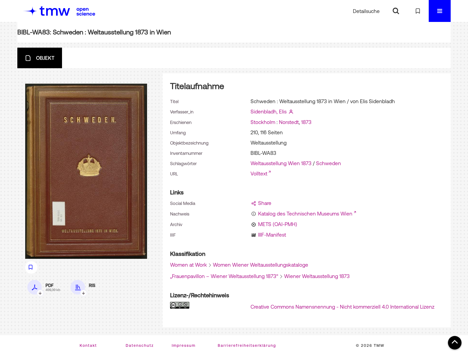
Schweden (328, 163)
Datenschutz (140, 345)
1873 (306, 122)
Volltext (259, 174)
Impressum (184, 345)
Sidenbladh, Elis (269, 112)
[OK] (396, 11)
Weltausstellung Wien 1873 (281, 163)
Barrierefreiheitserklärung (247, 345)
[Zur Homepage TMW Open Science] (85, 12)
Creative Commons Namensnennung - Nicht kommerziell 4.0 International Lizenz (342, 307)
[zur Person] (291, 112)
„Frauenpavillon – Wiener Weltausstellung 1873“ (224, 276)
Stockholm (263, 122)
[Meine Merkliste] (418, 11)
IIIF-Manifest (272, 235)
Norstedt (289, 122)
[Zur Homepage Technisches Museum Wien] (46, 11)
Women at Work (188, 265)
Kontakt (88, 345)
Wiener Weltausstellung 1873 (317, 276)
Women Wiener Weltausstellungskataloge (260, 265)
